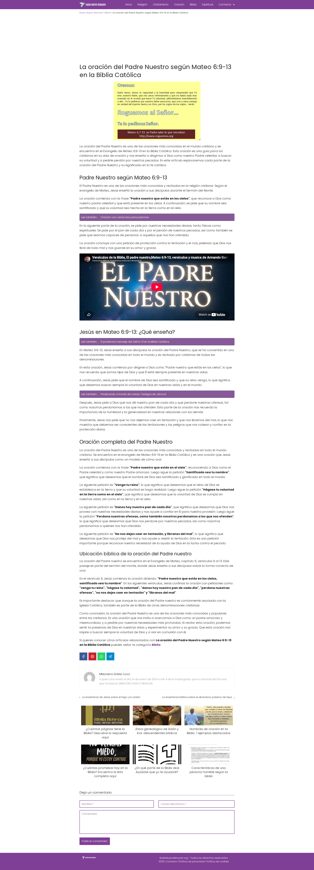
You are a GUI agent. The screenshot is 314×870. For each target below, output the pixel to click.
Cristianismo (160, 4)
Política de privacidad (192, 861)
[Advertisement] (157, 38)
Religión (142, 4)
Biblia (193, 4)
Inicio (128, 4)
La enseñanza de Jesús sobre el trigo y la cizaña (111, 697)
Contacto (225, 4)
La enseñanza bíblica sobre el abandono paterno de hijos (197, 697)
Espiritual (207, 4)
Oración (179, 4)
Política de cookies (218, 861)
